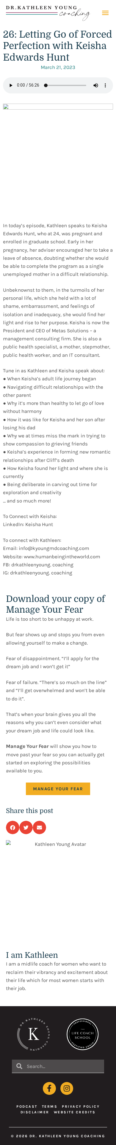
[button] (12, 827)
